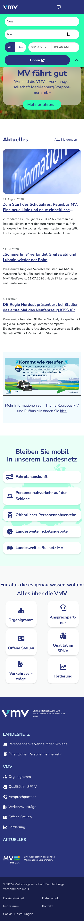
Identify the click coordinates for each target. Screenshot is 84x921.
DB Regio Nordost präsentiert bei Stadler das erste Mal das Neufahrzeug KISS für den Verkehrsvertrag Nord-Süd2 (40, 308)
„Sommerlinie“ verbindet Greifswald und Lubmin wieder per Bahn (39, 257)
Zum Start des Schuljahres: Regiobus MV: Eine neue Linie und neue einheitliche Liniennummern (40, 208)
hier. (63, 411)
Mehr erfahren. (41, 104)
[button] (58, 7)
